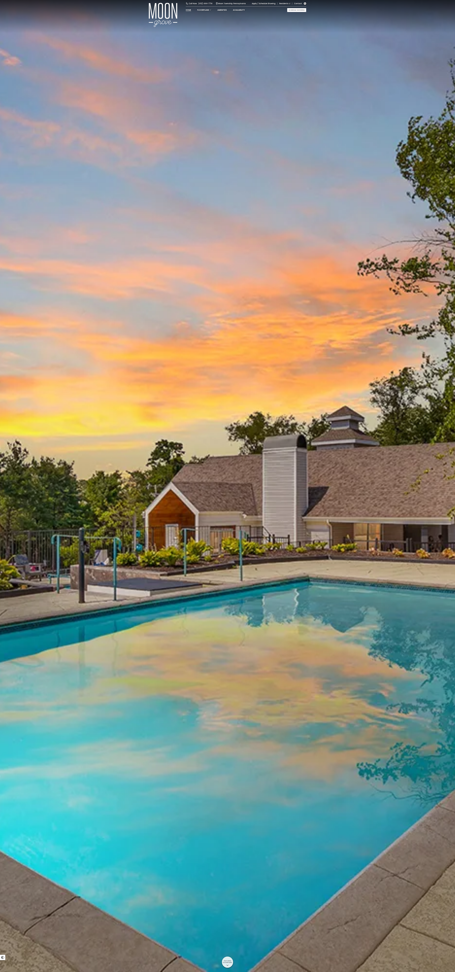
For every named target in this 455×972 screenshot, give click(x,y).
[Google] (305, 3)
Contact (298, 3)
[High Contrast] (2, 957)
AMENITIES (222, 10)
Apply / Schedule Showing (263, 3)
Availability (239, 10)
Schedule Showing (297, 10)
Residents (283, 3)
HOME (188, 10)
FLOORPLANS (203, 10)
